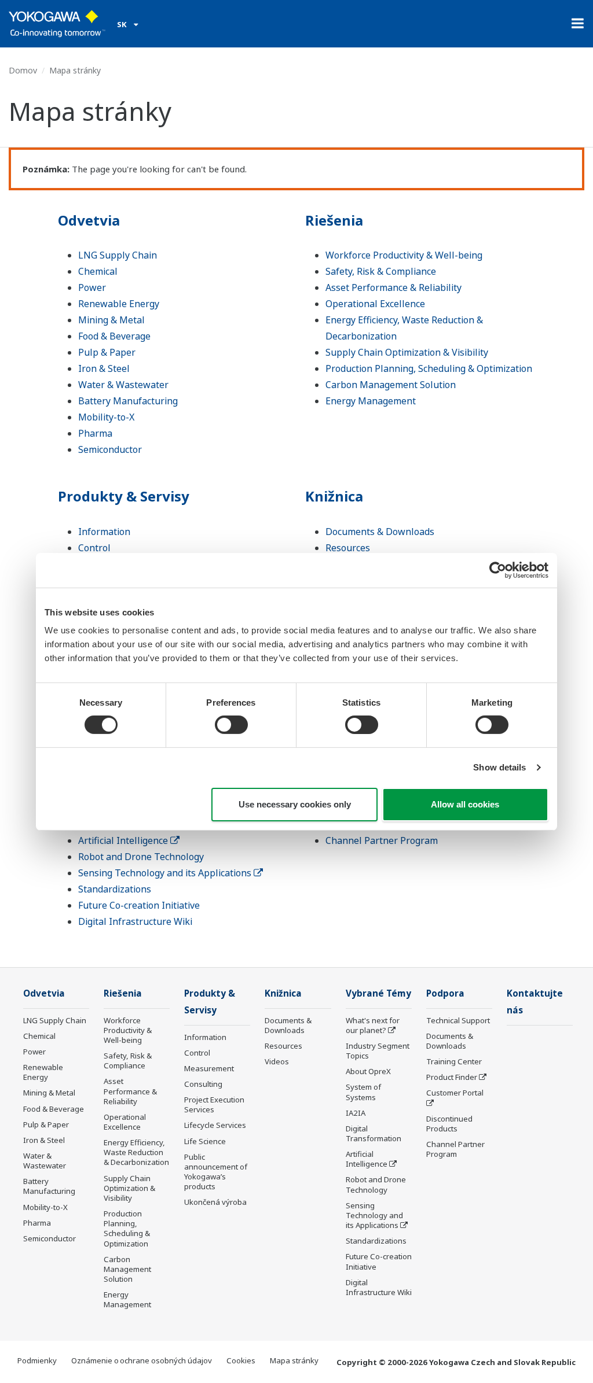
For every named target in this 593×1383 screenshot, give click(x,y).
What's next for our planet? (373, 1025)
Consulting (203, 1084)
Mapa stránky (294, 1360)
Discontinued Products (449, 1123)
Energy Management (370, 400)
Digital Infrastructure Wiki (135, 921)
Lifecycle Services (215, 1125)
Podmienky (37, 1360)
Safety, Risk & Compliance (380, 271)
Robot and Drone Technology (141, 856)
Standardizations (114, 889)
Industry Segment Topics (377, 1051)
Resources (347, 547)
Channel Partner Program (381, 840)
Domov (23, 70)
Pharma (95, 433)
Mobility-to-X (106, 417)
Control (94, 547)
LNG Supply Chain (117, 255)
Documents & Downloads (379, 531)
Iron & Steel (104, 368)
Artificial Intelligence (124, 840)
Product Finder (451, 1077)
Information (104, 531)
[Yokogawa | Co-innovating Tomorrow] (57, 24)
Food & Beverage (114, 336)
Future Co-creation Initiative (139, 905)
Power (92, 287)
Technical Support (458, 1020)
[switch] (231, 725)
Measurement (209, 1068)
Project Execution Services (214, 1104)
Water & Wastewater (123, 384)
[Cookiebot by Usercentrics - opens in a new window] (497, 569)
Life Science (205, 1141)
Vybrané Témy (378, 993)
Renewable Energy (118, 303)
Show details (499, 767)
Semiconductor (110, 449)
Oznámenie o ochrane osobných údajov (141, 1360)
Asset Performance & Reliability (393, 287)
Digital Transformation (373, 1133)
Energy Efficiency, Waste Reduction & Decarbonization (136, 1152)
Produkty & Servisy (123, 496)
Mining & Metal (111, 320)
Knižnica (334, 496)
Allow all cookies (465, 804)
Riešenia (334, 220)
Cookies (240, 1360)
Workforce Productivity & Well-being (403, 255)
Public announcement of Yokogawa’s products (215, 1172)
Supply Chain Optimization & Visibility (406, 352)
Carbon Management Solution (390, 384)
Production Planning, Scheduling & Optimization (428, 368)
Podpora (445, 993)
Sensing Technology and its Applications (166, 872)
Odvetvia (89, 220)
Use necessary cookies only (295, 804)
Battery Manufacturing (128, 400)
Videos (277, 1061)
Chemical (98, 271)
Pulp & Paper (107, 352)
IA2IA (355, 1113)
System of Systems (363, 1092)
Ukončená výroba (215, 1202)
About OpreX (368, 1071)
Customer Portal (455, 1092)
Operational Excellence (375, 303)
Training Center (454, 1061)
